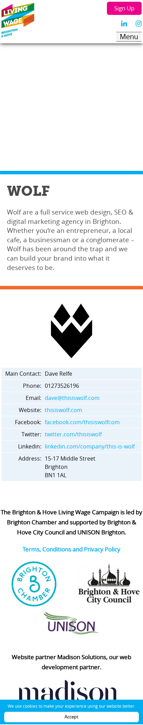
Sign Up (124, 8)
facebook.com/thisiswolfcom (82, 422)
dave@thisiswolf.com (72, 398)
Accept (71, 717)
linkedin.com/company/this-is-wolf (90, 446)
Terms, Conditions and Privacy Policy (71, 549)
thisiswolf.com (63, 410)
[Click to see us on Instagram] (139, 23)
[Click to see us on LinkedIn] (124, 23)
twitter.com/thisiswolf (73, 434)
